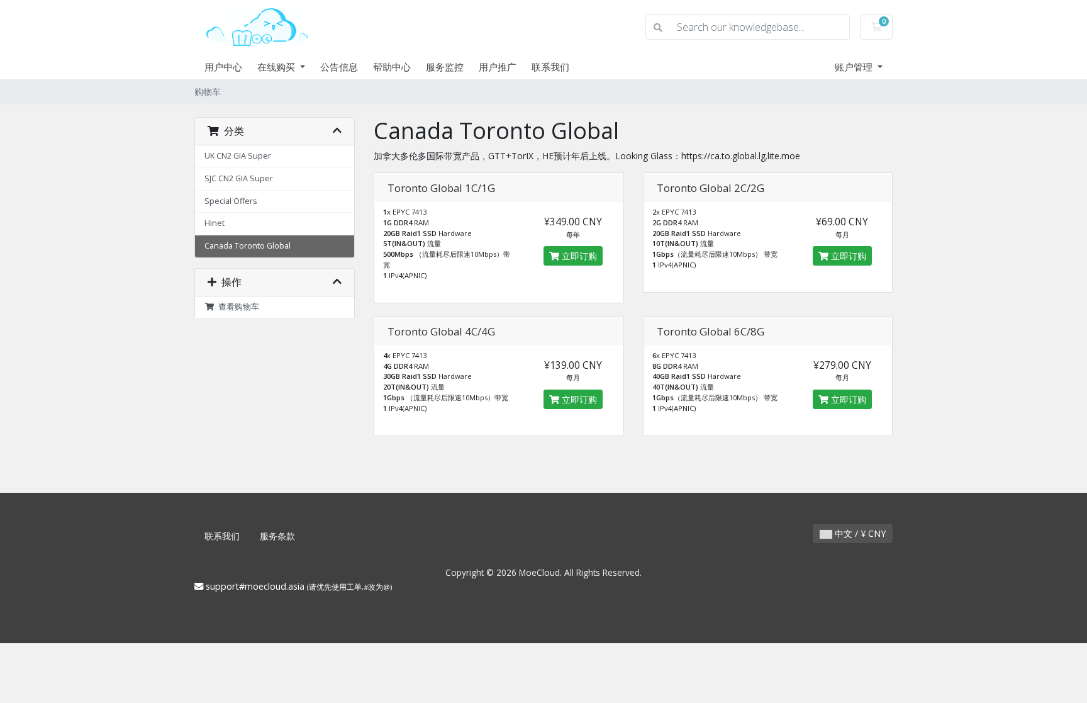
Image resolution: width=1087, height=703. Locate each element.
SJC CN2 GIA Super (238, 178)
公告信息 (339, 66)
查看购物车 (237, 306)
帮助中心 (392, 66)
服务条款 (277, 536)
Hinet (214, 223)
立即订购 (578, 256)
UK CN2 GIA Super (237, 155)
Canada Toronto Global (247, 245)
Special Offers (230, 201)
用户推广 (497, 66)
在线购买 (277, 66)
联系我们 (550, 66)
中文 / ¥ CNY (859, 533)
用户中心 (223, 66)
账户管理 (855, 66)
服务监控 (445, 66)
